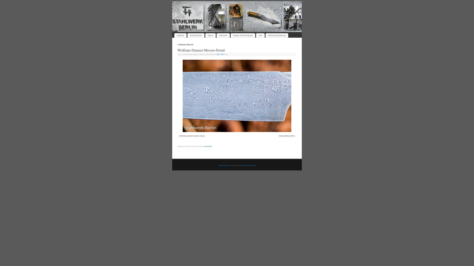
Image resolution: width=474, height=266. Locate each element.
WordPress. (252, 165)
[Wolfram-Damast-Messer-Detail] (237, 96)
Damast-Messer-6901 (286, 136)
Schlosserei (223, 35)
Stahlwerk (180, 35)
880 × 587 (220, 54)
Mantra (243, 165)
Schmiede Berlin (196, 35)
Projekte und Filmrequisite (243, 35)
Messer (210, 35)
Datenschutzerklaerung (277, 35)
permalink (208, 146)
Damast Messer (185, 44)
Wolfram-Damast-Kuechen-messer (192, 136)
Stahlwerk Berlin (224, 165)
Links (260, 35)
